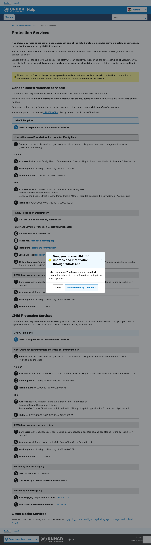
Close (58, 287)
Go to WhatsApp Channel (80, 287)
